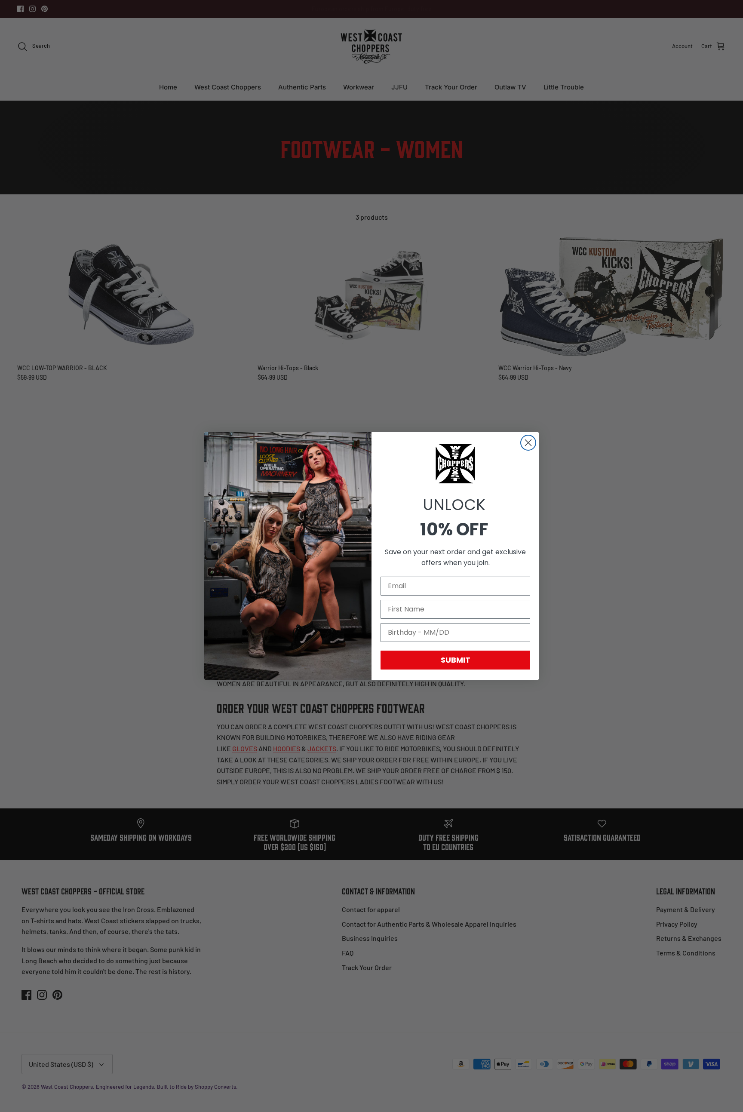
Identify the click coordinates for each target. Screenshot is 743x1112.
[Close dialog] (528, 442)
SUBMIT (455, 659)
